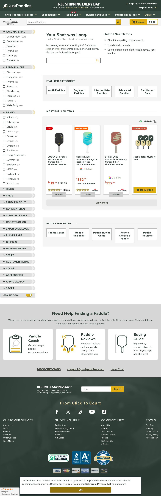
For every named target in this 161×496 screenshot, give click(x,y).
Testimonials (107, 440)
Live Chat (117, 369)
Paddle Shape (15, 67)
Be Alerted (146, 190)
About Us (105, 425)
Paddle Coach (61, 425)
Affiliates (105, 444)
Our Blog (150, 425)
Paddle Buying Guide (64, 428)
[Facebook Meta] (57, 412)
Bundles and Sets (96, 15)
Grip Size (11, 242)
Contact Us (8, 425)
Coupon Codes (108, 434)
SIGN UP (117, 389)
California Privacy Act (98, 484)
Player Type (14, 235)
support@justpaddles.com (85, 369)
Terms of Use (152, 431)
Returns (6, 431)
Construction (16, 222)
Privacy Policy (71, 484)
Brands (58, 434)
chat (48, 48)
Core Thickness (16, 215)
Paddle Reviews (62, 431)
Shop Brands (49, 15)
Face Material (15, 32)
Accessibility (152, 437)
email (57, 49)
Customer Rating (18, 262)
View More (101, 203)
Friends (104, 437)
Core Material (15, 209)
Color (10, 268)
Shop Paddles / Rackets (19, 15)
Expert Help (146, 7)
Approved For (15, 281)
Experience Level (17, 229)
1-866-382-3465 (49, 369)
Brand (10, 112)
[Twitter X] (68, 412)
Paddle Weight (16, 202)
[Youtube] (92, 412)
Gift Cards (59, 437)
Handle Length (16, 248)
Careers (104, 428)
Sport (10, 288)
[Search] (118, 22)
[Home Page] (17, 5)
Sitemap (149, 428)
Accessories (14, 275)
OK (81, 490)
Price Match (8, 440)
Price (9, 195)
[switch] (148, 121)
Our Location (107, 431)
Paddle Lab (71, 14)
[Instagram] (80, 412)
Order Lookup (9, 437)
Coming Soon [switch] (11, 295)
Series (10, 255)
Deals (148, 15)
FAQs (5, 428)
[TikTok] (104, 412)
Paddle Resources (126, 15)
